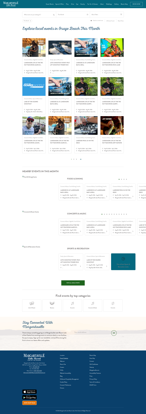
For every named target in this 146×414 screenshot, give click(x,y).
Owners (62, 388)
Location (62, 355)
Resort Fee (63, 364)
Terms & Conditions (95, 382)
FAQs (61, 370)
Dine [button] (72, 4)
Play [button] (67, 4)
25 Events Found (110, 21)
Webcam (62, 361)
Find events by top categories (73, 295)
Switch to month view (97, 20)
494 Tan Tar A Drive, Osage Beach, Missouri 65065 (34, 365)
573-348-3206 (35, 369)
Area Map (92, 358)
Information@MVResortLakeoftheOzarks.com (34, 373)
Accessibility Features (95, 373)
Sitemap (92, 367)
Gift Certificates (94, 364)
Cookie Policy (63, 382)
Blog (61, 376)
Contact (92, 361)
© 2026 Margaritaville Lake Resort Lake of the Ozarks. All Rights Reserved (73, 410)
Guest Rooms (50, 4)
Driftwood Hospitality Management (69, 379)
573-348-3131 (36, 367)
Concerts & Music (76, 214)
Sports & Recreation (78, 249)
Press (91, 376)
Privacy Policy (93, 379)
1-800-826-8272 (37, 371)
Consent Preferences (65, 385)
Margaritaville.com (94, 370)
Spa (77, 4)
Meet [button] (102, 4)
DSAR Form (93, 385)
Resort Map (124, 4)
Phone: (31, 367)
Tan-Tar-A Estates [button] (92, 4)
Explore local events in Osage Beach (61, 29)
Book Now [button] (136, 4)
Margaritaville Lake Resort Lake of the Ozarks (34, 363)
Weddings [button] (109, 4)
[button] (73, 283)
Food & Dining (75, 179)
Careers (62, 367)
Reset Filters (121, 21)
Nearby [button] (82, 4)
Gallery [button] (116, 4)
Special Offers (59, 4)
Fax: (31, 369)
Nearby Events (40, 171)
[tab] (121, 179)
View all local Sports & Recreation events (123, 265)
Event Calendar (64, 358)
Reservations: (30, 371)
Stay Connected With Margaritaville (37, 325)
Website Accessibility (65, 373)
